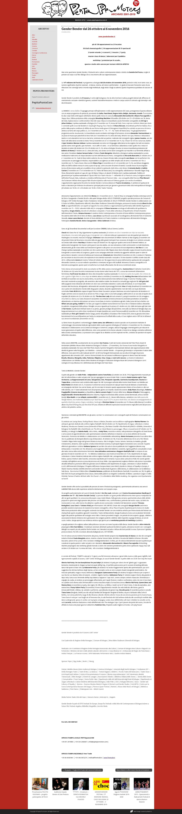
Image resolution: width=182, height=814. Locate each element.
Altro (33, 35)
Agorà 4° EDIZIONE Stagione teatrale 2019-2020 (122, 794)
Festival (91, 26)
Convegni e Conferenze (39, 53)
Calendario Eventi (37, 80)
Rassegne (35, 73)
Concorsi (35, 48)
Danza (80, 26)
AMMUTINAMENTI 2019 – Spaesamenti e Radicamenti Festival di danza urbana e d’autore (142, 797)
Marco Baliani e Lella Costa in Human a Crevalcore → (134, 770)
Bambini (34, 44)
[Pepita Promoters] (91, 9)
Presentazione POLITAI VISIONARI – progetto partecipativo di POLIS (40, 794)
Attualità (69, 26)
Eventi (85, 26)
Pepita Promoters (42, 811)
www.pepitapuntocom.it (43, 108)
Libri (104, 26)
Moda (34, 68)
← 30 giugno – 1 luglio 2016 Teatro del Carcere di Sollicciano (82, 770)
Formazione (98, 26)
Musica (108, 26)
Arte (64, 26)
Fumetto (34, 64)
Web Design (137, 811)
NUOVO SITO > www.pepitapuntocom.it (91, 20)
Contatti (34, 50)
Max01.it (149, 811)
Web (33, 77)
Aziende (34, 42)
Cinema (75, 26)
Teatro (34, 75)
